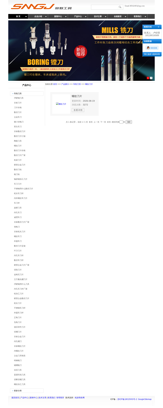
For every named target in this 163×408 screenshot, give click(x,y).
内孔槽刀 (18, 341)
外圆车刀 (18, 241)
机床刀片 (18, 160)
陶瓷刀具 (18, 141)
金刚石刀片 (19, 274)
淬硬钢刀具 (19, 98)
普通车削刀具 (19, 375)
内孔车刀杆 (19, 255)
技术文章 (98, 16)
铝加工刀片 (19, 294)
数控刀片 (18, 112)
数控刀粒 (18, 169)
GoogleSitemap (145, 399)
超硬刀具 (18, 208)
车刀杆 (17, 203)
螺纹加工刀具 (19, 384)
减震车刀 (18, 217)
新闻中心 (58, 16)
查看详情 (78, 110)
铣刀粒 (17, 174)
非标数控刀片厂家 (21, 222)
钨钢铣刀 (18, 360)
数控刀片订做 (19, 136)
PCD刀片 (18, 251)
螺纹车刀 (18, 236)
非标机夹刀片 (19, 231)
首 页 (18, 16)
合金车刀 (18, 117)
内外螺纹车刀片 (20, 198)
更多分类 (18, 391)
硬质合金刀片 (19, 165)
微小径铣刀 (19, 122)
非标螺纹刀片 (19, 346)
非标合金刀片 (19, 336)
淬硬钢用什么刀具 (21, 284)
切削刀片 (18, 270)
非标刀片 (18, 103)
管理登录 (60, 398)
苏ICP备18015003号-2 (127, 399)
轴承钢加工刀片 (20, 179)
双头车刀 (18, 127)
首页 (55, 84)
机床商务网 (80, 398)
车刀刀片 (18, 184)
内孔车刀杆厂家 (20, 289)
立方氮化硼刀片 (20, 279)
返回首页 (15, 398)
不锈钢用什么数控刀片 (23, 189)
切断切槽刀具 (19, 379)
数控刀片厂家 (19, 155)
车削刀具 (18, 93)
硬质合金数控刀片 (21, 298)
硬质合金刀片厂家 (21, 265)
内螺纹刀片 (19, 351)
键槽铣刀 (18, 365)
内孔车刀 (18, 212)
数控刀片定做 (19, 246)
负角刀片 (18, 322)
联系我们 (138, 16)
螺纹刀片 (18, 146)
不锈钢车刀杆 (19, 308)
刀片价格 (18, 107)
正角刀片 (18, 317)
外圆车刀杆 (19, 313)
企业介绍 (38, 16)
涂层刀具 (18, 370)
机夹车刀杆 (19, 193)
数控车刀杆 (19, 260)
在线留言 (118, 16)
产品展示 (65, 84)
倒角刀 (17, 227)
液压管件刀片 (19, 327)
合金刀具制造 (19, 356)
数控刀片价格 (19, 150)
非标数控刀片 (19, 131)
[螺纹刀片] (61, 104)
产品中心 (78, 16)
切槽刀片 (18, 332)
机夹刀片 (18, 303)
